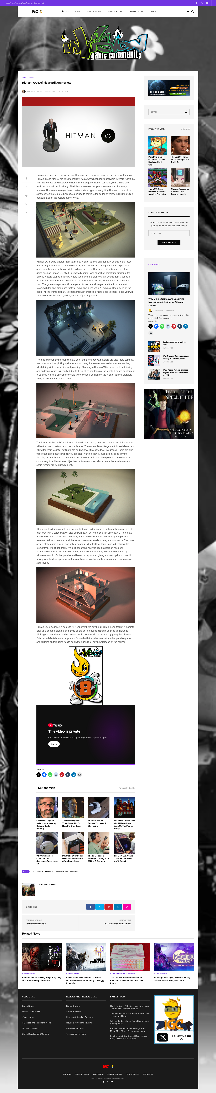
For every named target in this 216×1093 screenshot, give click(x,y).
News (77, 11)
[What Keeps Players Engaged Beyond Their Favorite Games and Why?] (154, 374)
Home (67, 11)
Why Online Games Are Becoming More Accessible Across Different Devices (166, 302)
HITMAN (40, 871)
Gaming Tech (136, 11)
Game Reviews (94, 11)
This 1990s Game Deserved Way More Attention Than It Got (157, 191)
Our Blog (154, 11)
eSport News (28, 1017)
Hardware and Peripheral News (36, 1023)
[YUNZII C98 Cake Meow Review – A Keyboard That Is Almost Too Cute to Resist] (130, 957)
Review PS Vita (62, 871)
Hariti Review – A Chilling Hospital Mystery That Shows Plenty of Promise (129, 1007)
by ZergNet (185, 129)
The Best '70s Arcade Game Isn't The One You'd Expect (123, 858)
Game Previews (115, 11)
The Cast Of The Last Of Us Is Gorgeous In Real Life (180, 159)
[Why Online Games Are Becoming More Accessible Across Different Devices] (169, 283)
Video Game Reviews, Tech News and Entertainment (25, 3)
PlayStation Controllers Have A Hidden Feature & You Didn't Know (72, 858)
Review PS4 (74, 871)
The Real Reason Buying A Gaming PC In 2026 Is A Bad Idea (98, 858)
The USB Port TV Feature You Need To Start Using (97, 823)
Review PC (49, 871)
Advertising (98, 1074)
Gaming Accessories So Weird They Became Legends (180, 191)
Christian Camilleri (35, 91)
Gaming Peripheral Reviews (122, 974)
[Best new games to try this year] (154, 346)
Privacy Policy (132, 1074)
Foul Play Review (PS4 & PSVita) (117, 924)
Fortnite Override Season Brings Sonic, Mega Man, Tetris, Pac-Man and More (128, 1029)
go (34, 871)
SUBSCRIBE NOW (169, 242)
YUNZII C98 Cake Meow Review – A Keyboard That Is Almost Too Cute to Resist (127, 980)
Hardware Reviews (75, 1028)
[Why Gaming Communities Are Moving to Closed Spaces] (154, 360)
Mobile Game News (31, 1011)
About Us (67, 1074)
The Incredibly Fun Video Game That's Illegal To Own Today (72, 823)
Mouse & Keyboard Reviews (79, 1023)
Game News (28, 1006)
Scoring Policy (82, 1074)
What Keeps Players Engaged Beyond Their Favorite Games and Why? (175, 372)
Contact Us (148, 1074)
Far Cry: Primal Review (35, 924)
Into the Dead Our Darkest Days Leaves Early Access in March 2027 (128, 1037)
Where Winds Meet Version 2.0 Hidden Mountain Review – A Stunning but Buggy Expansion (85, 980)
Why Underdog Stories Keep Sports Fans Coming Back (129, 1022)
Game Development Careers (35, 1034)
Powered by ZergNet (127, 788)
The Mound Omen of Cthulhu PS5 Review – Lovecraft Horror (129, 1014)
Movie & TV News (30, 1028)
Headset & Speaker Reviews (79, 1017)
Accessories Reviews (76, 1034)
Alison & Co (158, 310)
